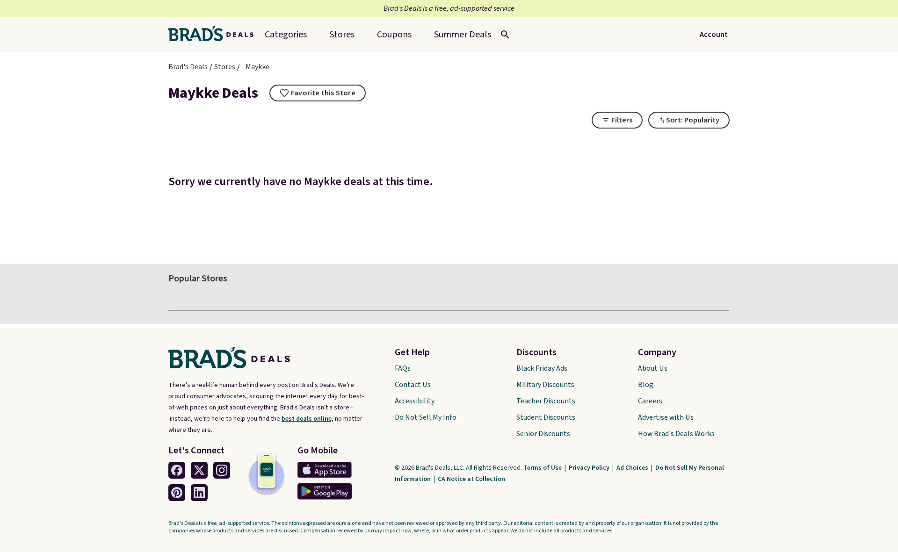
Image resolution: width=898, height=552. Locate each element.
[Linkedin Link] (199, 492)
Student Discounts (545, 417)
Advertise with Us (666, 417)
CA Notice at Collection (471, 479)
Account (714, 34)
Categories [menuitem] (286, 34)
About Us (652, 368)
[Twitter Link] (199, 470)
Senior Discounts (543, 433)
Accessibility (415, 401)
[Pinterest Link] (176, 492)
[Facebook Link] (176, 470)
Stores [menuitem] (342, 34)
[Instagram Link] (221, 470)
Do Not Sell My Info (425, 417)
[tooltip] (317, 93)
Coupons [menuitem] (394, 34)
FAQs (403, 368)
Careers (650, 401)
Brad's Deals (188, 67)
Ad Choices (633, 468)
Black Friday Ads (541, 368)
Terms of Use (543, 468)
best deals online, (307, 418)
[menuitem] (462, 34)
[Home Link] (214, 34)
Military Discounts (545, 384)
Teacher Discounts (545, 401)
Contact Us (413, 384)
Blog (645, 384)
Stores (224, 67)
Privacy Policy (590, 468)
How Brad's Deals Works (676, 433)
